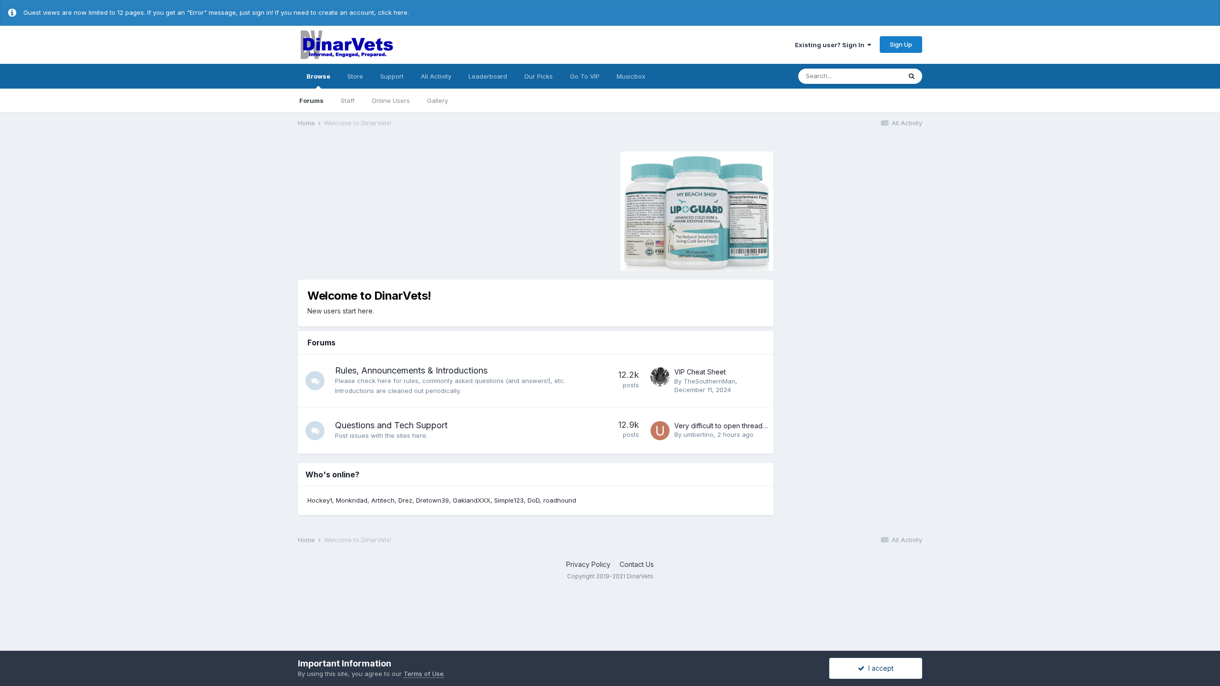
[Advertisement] (378, 209)
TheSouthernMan (709, 381)
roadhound (559, 500)
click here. (393, 12)
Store (355, 76)
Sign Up (901, 44)
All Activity (436, 76)
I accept (879, 668)
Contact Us (637, 564)
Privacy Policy (588, 564)
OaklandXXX (471, 500)
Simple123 (509, 500)
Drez (405, 500)
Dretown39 (432, 500)
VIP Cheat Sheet (700, 372)
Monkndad (351, 500)
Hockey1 (319, 500)
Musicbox (631, 76)
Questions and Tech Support (391, 425)
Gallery (437, 100)
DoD (533, 500)
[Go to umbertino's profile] (660, 430)
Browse (318, 76)
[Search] (911, 76)
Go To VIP (585, 76)
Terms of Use (424, 673)
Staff (348, 100)
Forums (311, 100)
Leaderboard (487, 76)
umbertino (698, 434)
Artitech (383, 500)
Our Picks (538, 76)
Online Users (391, 100)
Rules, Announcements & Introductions (411, 370)
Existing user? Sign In (831, 45)
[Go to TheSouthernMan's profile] (660, 376)
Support (392, 76)
